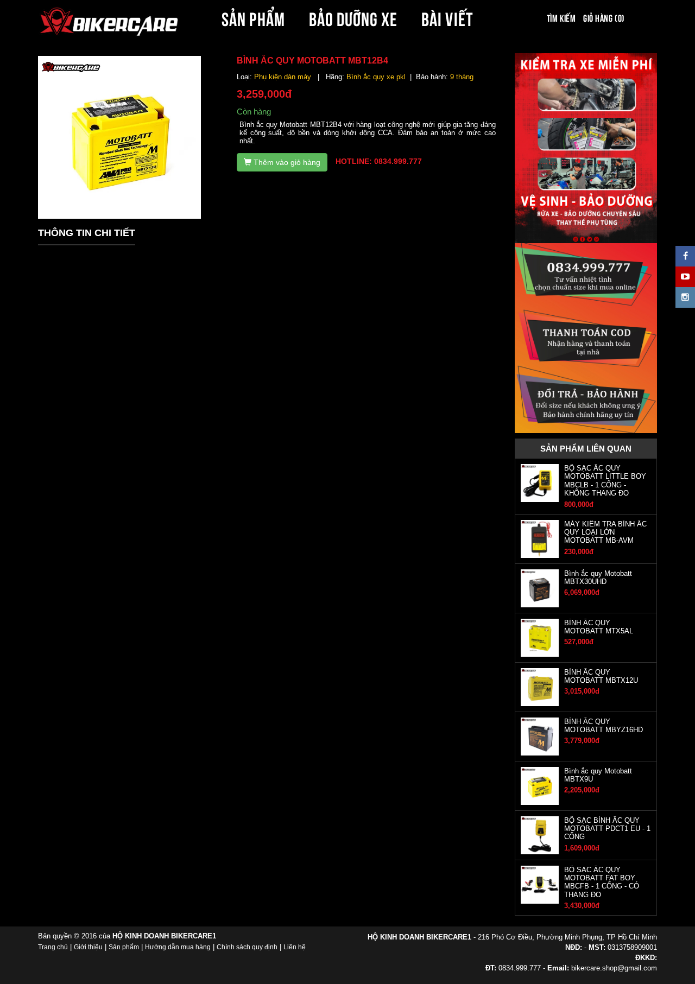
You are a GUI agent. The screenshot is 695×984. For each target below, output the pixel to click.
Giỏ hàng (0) (603, 17)
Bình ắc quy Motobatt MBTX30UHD (598, 577)
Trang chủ (53, 947)
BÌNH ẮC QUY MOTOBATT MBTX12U (601, 676)
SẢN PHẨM (253, 17)
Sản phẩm (124, 947)
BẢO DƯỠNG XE (353, 17)
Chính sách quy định (247, 947)
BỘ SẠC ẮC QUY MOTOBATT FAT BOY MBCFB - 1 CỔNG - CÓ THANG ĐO (601, 882)
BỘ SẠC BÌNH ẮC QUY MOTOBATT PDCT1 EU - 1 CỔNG (607, 828)
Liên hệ (294, 947)
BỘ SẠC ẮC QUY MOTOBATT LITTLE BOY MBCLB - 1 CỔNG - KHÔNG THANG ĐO (605, 480)
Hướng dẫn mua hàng (178, 947)
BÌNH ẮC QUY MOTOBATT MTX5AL (598, 627)
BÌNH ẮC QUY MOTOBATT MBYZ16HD (603, 726)
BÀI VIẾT (447, 17)
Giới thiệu (88, 947)
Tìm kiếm (561, 17)
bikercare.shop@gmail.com (614, 968)
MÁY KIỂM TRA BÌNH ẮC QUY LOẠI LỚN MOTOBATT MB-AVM (605, 532)
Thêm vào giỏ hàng (285, 162)
